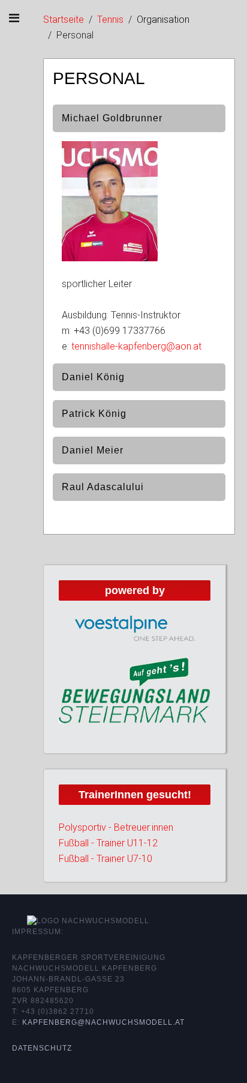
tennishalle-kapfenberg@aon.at (136, 346)
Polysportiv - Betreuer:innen (116, 827)
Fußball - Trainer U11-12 (108, 843)
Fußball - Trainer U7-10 (105, 858)
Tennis (110, 19)
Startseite (63, 19)
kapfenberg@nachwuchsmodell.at (103, 1022)
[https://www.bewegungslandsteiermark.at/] (134, 689)
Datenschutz (42, 1048)
